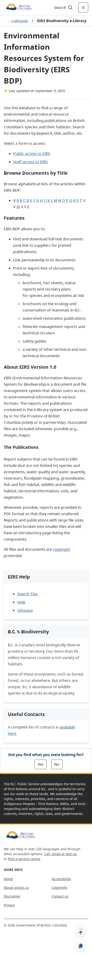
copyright (61, 549)
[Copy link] (80, 946)
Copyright (59, 887)
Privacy (9, 905)
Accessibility (61, 879)
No (56, 764)
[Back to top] (80, 931)
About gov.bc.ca (16, 887)
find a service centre (24, 859)
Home (8, 879)
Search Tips (27, 593)
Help (21, 602)
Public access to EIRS (31, 153)
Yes (40, 764)
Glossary (25, 610)
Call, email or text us (60, 854)
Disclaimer (12, 896)
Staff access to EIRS (30, 161)
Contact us (60, 896)
